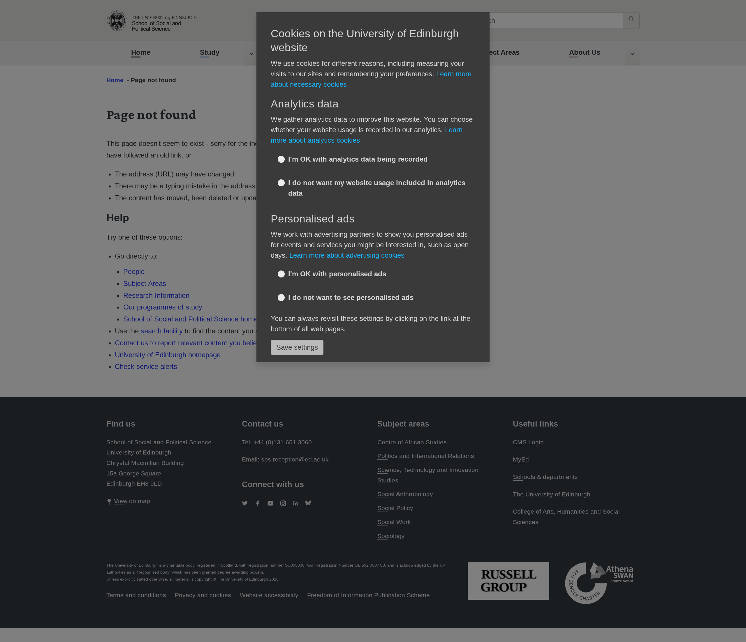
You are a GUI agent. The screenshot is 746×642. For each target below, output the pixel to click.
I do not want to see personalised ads (351, 297)
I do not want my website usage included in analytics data (376, 188)
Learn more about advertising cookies (346, 255)
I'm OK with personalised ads (337, 274)
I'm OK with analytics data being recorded (358, 159)
